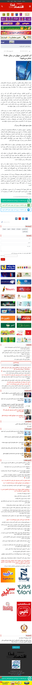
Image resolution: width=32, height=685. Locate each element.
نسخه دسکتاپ (16, 647)
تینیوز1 (4, 229)
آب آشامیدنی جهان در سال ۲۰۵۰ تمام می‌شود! (17, 57)
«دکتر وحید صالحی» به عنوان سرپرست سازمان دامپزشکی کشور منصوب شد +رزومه (16, 353)
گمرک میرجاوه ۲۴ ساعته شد (23, 493)
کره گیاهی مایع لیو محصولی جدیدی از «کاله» (14, 437)
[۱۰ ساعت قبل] (27, 395)
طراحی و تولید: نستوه (14, 674)
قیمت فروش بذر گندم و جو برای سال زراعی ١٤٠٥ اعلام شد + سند (16, 375)
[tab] (16, 362)
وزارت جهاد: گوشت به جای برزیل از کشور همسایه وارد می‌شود (16, 371)
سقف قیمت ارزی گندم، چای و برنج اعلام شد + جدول (18, 384)
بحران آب (18, 229)
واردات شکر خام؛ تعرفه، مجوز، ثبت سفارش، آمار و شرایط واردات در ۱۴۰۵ (16, 516)
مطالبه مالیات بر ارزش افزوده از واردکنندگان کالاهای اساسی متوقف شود (17, 529)
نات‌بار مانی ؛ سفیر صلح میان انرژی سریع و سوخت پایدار (13, 443)
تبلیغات (8, 1)
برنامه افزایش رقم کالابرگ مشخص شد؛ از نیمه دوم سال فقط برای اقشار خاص (15, 501)
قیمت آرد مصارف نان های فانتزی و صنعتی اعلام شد (18, 382)
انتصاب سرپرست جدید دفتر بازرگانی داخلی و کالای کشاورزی (17, 351)
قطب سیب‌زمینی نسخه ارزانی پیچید (22, 496)
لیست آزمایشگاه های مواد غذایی (23, 424)
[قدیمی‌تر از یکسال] (27, 455)
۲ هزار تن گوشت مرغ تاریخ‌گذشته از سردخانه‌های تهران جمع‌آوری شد (15, 554)
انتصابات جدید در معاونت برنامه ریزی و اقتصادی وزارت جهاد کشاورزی (17, 356)
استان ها (28, 636)
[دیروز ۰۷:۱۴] (27, 417)
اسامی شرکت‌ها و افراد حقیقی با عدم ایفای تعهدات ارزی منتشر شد (16, 541)
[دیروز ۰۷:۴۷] (27, 406)
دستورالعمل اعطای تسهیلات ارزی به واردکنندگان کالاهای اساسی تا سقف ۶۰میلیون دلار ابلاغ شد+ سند (15, 490)
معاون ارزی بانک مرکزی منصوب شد (22, 359)
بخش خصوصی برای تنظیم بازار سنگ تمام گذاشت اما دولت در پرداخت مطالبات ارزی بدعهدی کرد (16, 545)
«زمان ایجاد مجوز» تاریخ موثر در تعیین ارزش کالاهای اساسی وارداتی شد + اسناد (16, 537)
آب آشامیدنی (24, 229)
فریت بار (29, 426)
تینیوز (9, 229)
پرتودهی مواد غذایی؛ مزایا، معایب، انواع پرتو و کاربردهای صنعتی (15, 380)
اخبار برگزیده (21, 46)
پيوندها (15, 1)
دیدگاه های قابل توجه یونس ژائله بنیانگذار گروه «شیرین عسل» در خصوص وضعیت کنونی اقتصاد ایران (15, 533)
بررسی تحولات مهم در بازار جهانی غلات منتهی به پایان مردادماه (16, 508)
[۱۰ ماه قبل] (27, 449)
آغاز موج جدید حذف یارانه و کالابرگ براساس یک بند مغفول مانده (16, 386)
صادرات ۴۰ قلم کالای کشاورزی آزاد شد (21, 551)
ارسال (3, 259)
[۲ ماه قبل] (27, 438)
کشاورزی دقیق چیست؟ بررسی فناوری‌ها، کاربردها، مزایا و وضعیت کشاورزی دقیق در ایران (15, 471)
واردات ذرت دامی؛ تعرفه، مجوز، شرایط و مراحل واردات (18, 505)
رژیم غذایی (25, 231)
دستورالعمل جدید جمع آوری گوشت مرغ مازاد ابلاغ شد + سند (13, 416)
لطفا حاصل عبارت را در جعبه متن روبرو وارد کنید (21, 253)
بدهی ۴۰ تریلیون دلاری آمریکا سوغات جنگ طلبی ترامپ (17, 549)
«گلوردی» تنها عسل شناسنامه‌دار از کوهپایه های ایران (13, 454)
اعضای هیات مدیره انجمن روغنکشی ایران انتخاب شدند (18, 373)
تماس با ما (19, 1)
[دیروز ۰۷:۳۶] (27, 411)
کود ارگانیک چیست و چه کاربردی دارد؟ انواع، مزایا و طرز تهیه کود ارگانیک (16, 377)
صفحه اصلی (27, 46)
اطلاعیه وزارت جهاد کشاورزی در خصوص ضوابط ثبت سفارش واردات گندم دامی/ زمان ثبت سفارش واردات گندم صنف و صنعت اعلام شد (12, 406)
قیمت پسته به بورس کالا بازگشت (22, 498)
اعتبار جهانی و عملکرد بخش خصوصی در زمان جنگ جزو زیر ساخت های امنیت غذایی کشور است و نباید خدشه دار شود (15, 525)
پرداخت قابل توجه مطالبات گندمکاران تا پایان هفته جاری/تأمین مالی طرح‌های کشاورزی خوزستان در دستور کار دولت (16, 641)
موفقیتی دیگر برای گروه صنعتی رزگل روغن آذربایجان (12, 448)
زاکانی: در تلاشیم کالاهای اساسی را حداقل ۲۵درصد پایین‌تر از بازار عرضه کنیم (13, 394)
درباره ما (23, 1)
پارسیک (13, 229)
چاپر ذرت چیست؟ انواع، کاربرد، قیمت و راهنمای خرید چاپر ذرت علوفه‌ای (16, 486)
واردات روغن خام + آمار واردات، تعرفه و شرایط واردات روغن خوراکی (15, 558)
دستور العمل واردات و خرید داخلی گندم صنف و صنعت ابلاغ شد (16, 388)
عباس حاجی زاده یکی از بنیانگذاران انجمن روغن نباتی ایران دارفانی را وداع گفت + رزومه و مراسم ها (15, 368)
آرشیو (12, 1)
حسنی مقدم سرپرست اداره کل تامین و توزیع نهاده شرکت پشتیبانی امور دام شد (17, 348)
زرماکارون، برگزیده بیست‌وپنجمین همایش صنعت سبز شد (17, 566)
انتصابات (28, 345)
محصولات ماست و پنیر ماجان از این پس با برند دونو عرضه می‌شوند (12, 399)
